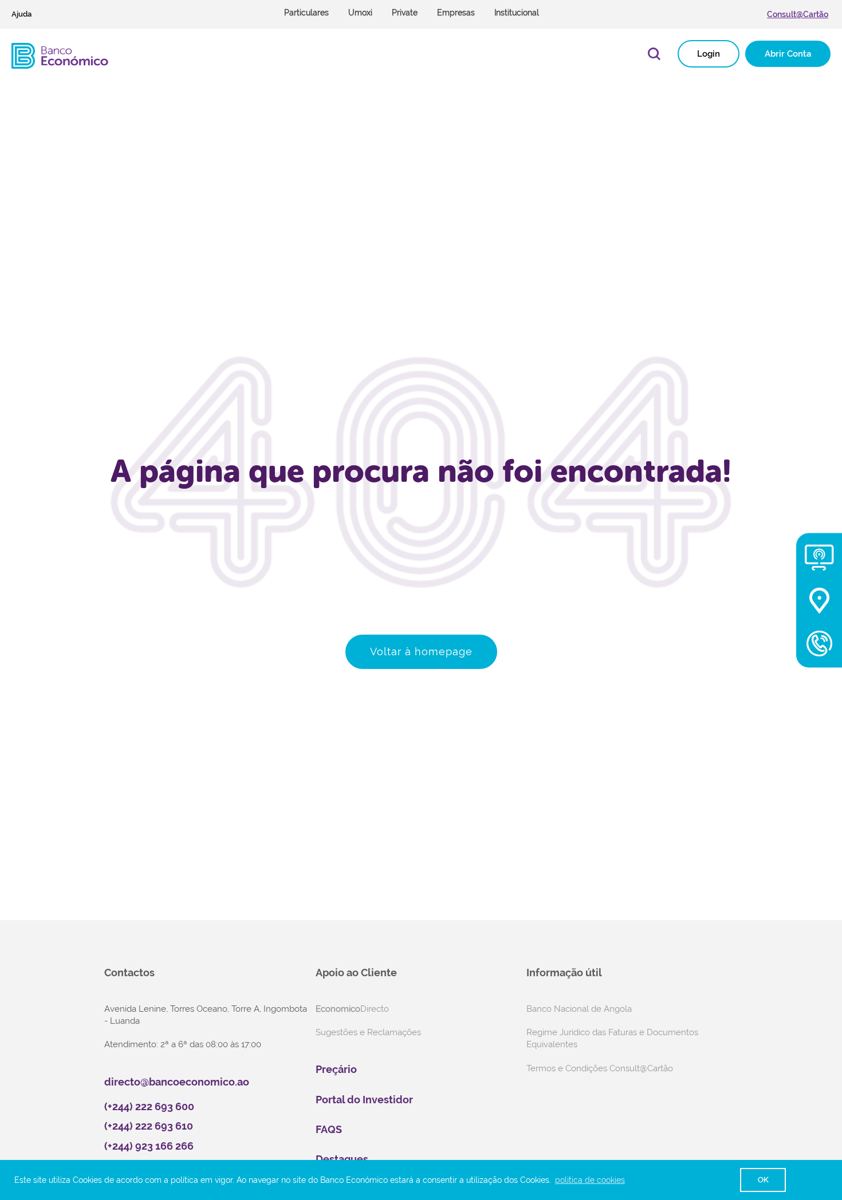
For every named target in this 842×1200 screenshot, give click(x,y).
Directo (352, 1009)
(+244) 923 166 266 (149, 1146)
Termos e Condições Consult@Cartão (599, 1068)
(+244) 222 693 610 (148, 1126)
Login (708, 54)
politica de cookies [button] (590, 1180)
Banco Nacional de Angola (579, 1009)
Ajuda (21, 14)
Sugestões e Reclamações (368, 1032)
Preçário (336, 1069)
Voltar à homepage (421, 651)
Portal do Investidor (364, 1100)
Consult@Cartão (797, 14)
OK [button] (763, 1179)
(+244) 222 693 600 (149, 1106)
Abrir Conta (788, 54)
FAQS (329, 1129)
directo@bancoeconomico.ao (176, 1082)
